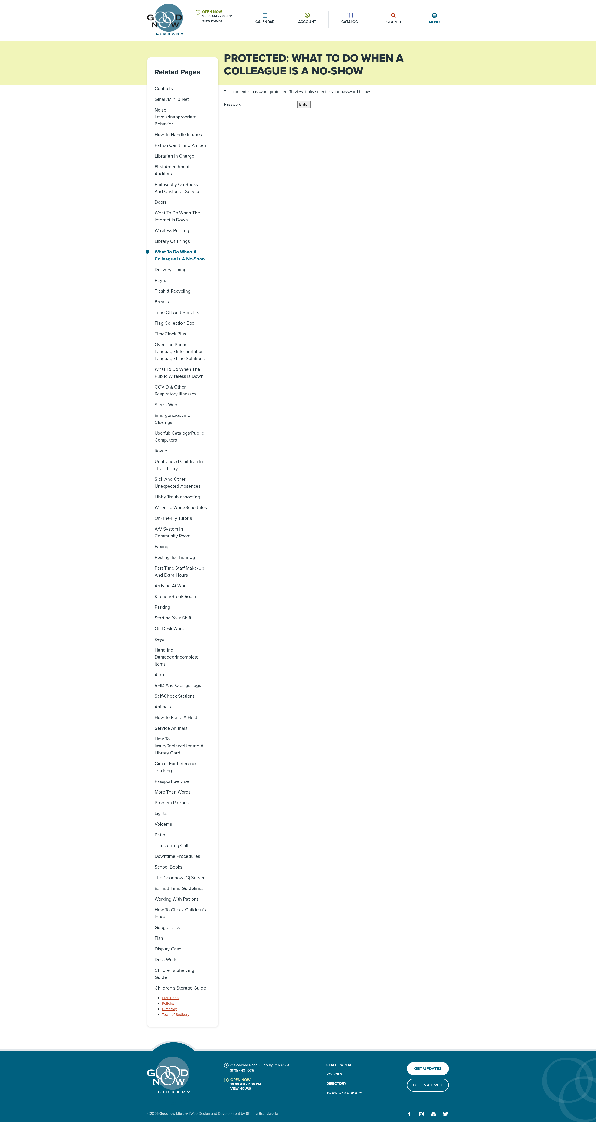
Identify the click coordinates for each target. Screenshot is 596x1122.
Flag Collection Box (174, 323)
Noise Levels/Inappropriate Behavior (175, 116)
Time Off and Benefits (177, 312)
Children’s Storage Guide (180, 987)
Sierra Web (166, 404)
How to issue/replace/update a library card (179, 745)
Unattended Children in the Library (179, 465)
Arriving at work (171, 585)
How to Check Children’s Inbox (180, 913)
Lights (161, 813)
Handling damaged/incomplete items (177, 656)
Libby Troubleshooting (177, 496)
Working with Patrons (177, 899)
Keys (159, 639)
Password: (234, 104)
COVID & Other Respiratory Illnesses (175, 390)
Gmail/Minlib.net (172, 99)
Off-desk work (169, 628)
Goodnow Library (173, 1113)
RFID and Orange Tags (178, 685)
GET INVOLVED (428, 1085)
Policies (168, 1003)
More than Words (173, 791)
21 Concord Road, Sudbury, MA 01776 (260, 1065)
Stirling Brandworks (262, 1113)
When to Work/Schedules (181, 507)
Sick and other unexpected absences (177, 483)
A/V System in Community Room (172, 532)
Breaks (162, 301)
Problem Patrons (172, 802)
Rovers (161, 450)
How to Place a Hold (176, 717)
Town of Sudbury (175, 1014)
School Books (168, 866)
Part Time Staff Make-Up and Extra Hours (179, 571)
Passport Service (172, 781)
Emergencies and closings (172, 419)
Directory (169, 1009)
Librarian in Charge (174, 155)
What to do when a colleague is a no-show (180, 255)
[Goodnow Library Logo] (168, 1075)
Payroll (162, 280)
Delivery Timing (170, 269)
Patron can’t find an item (181, 145)
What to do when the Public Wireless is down (179, 373)
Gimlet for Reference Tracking (176, 767)
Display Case (168, 948)
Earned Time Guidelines (179, 888)
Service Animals (171, 728)
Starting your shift (173, 617)
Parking (162, 607)
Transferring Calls (172, 845)
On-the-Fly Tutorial (174, 518)
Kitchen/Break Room (175, 596)
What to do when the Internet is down (177, 216)
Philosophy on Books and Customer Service (177, 188)
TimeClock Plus (170, 333)
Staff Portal (170, 997)
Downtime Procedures (177, 856)
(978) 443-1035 (242, 1070)
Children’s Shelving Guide (174, 974)
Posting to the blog (175, 557)
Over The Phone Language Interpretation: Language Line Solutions (180, 351)
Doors (161, 202)
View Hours (212, 20)
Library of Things (172, 241)
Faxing (161, 546)
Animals (163, 706)
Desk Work (165, 959)
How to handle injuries (178, 134)
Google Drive (168, 927)
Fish (159, 938)
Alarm (161, 674)
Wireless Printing (172, 230)
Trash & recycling (172, 290)
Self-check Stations (175, 696)
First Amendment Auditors (172, 170)
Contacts (164, 88)
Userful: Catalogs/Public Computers (179, 436)
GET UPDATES (428, 1068)
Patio (160, 834)
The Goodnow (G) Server (180, 877)
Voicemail (165, 824)
